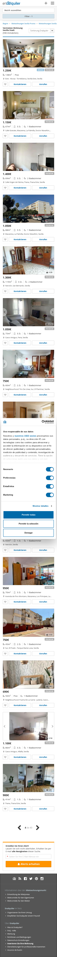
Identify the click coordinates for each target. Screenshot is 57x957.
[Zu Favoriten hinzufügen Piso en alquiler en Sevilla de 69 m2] (5, 187)
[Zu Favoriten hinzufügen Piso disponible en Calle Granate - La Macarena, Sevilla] (5, 136)
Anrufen (43, 84)
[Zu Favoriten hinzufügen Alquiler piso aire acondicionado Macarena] (5, 239)
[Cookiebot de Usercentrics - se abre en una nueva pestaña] (42, 422)
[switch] (50, 478)
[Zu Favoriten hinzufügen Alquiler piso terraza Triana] (5, 808)
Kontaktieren (20, 84)
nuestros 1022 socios (25, 436)
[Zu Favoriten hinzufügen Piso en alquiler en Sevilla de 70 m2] (5, 601)
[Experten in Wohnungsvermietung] (11, 3)
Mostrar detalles (41, 506)
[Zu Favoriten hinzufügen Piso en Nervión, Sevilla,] (5, 291)
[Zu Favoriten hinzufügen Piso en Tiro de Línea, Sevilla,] (5, 394)
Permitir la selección (28, 523)
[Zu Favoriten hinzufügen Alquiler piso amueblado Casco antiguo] (5, 343)
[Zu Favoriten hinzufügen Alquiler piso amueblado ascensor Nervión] (5, 550)
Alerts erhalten (30, 864)
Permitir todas (28, 515)
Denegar (28, 533)
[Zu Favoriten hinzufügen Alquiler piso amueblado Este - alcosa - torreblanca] (5, 84)
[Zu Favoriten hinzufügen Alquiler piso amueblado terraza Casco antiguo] (5, 757)
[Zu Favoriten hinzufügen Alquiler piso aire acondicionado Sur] (5, 653)
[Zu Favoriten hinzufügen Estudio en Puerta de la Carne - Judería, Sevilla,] (5, 705)
